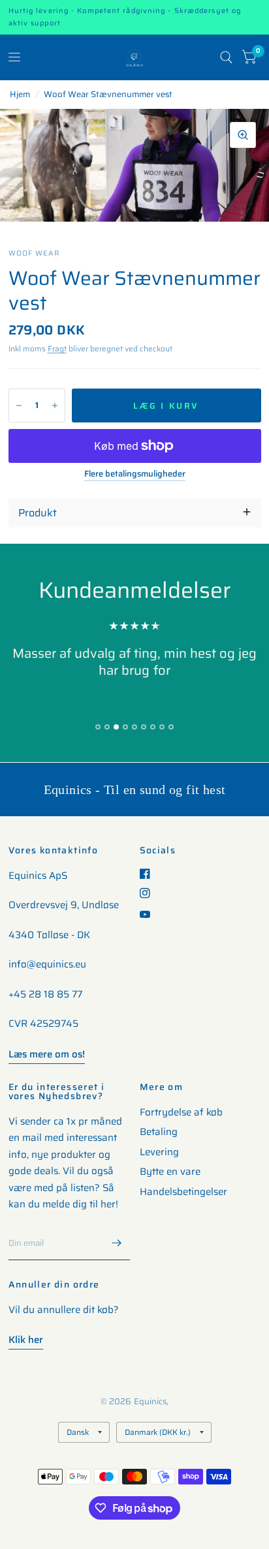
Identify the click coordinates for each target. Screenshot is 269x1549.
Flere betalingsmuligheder (134, 474)
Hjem (20, 94)
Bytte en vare (170, 1171)
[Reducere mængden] (19, 405)
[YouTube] (150, 914)
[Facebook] (150, 873)
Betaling (159, 1132)
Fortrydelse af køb (181, 1112)
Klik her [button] (25, 1340)
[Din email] (117, 1243)
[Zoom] (243, 135)
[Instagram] (150, 893)
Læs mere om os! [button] (46, 1054)
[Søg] (226, 57)
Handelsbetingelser (183, 1192)
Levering (159, 1152)
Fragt (57, 348)
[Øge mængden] (55, 405)
